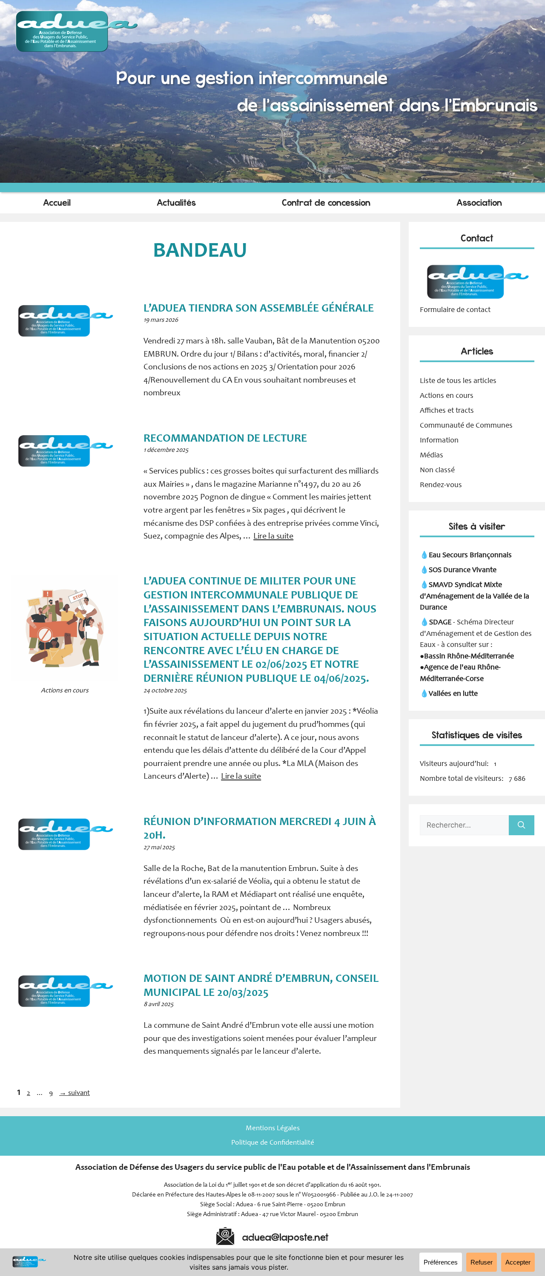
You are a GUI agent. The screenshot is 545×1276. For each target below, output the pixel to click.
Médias (431, 455)
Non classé (437, 470)
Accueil (57, 202)
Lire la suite (273, 536)
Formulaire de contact (455, 310)
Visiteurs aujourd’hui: (455, 764)
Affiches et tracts (447, 411)
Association (479, 202)
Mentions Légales (273, 1128)
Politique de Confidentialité (272, 1143)
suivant (74, 1093)
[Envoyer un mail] (477, 299)
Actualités (176, 202)
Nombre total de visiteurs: (462, 779)
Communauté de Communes (466, 426)
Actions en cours (446, 396)
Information (439, 441)
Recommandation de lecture (226, 439)
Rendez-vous (441, 485)
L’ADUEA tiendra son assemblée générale (259, 309)
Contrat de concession (326, 202)
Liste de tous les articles (458, 381)
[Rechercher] (521, 825)
